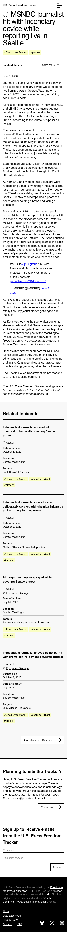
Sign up (57, 867)
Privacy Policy (10, 920)
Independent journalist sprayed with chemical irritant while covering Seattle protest (29, 431)
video (11, 219)
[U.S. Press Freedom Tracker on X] (52, 923)
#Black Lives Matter (15, 52)
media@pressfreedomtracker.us (32, 798)
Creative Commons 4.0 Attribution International (27, 899)
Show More (49, 64)
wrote (22, 355)
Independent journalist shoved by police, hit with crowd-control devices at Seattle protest (33, 655)
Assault (10, 442)
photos (57, 164)
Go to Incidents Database (38, 740)
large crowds (29, 167)
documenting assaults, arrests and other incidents (31, 151)
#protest (35, 52)
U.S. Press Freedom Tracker (19, 5)
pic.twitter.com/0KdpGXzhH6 (28, 281)
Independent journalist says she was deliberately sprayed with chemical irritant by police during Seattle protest (33, 506)
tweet (22, 197)
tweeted (30, 182)
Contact (7, 924)
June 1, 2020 (10, 76)
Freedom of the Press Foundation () (33, 889)
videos (12, 167)
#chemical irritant (40, 479)
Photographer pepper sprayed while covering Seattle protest (27, 579)
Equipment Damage (17, 593)
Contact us (47, 807)
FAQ (19, 924)
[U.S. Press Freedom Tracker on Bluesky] (42, 923)
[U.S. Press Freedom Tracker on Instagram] (62, 923)
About (6, 911)
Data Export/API (12, 915)
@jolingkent (29, 264)
